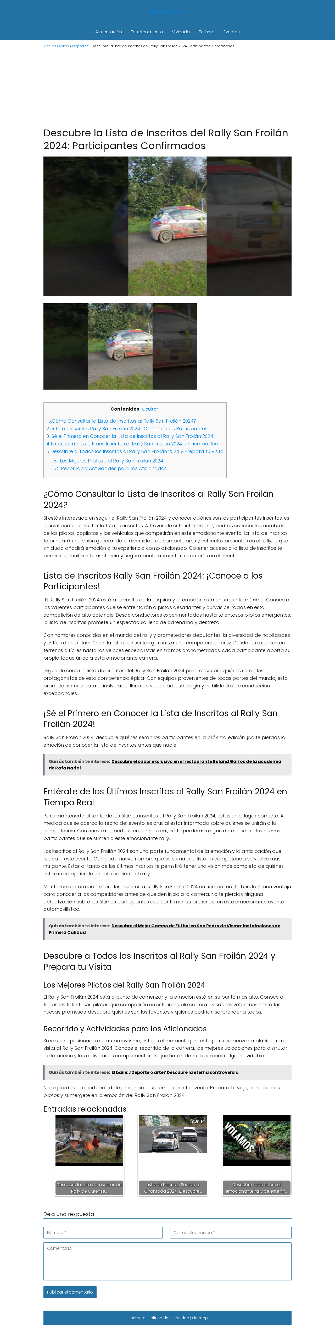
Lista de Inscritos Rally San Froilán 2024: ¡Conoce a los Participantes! (127, 428)
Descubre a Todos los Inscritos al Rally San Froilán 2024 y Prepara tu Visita (135, 451)
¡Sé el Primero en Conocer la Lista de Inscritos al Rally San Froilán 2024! (130, 436)
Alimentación (108, 32)
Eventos (232, 32)
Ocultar (150, 409)
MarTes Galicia (167, 12)
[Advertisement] (167, 87)
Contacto (136, 1318)
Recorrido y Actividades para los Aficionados (110, 468)
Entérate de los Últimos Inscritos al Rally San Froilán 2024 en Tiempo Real (133, 443)
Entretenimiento (147, 32)
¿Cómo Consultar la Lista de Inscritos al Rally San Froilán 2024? (121, 421)
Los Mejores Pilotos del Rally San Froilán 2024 (108, 460)
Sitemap (200, 1318)
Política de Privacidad (168, 1318)
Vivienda (181, 32)
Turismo (207, 32)
